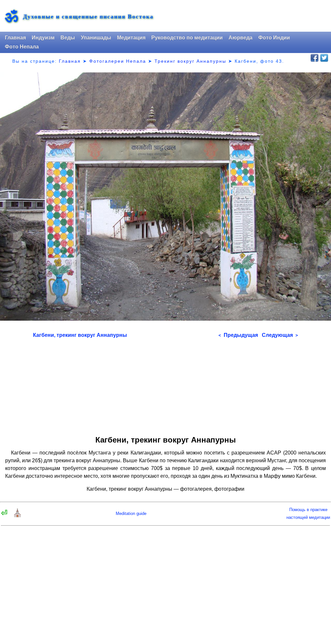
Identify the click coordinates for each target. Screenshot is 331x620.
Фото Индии (274, 37)
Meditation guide (131, 513)
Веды (67, 37)
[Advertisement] (165, 384)
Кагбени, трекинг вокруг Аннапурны (80, 335)
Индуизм (43, 37)
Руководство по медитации (187, 37)
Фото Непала (22, 46)
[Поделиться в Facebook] (314, 58)
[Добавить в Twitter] (324, 58)
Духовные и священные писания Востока (88, 16)
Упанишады (96, 37)
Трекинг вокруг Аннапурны (190, 61)
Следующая (280, 335)
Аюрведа (240, 37)
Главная (15, 37)
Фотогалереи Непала (117, 61)
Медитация (131, 37)
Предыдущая (238, 335)
